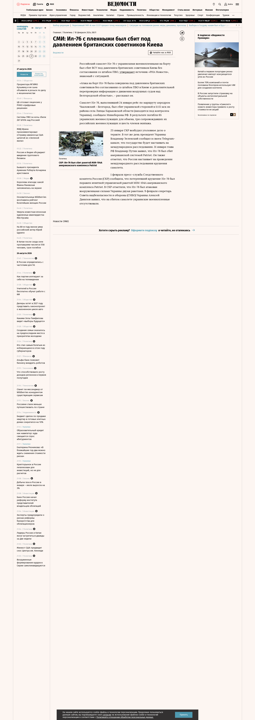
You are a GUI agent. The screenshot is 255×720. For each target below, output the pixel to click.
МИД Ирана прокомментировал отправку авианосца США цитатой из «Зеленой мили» (30, 135)
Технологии (101, 10)
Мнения (209, 10)
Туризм (226, 15)
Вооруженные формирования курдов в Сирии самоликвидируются (31, 562)
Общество (154, 10)
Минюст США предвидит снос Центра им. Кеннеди (30, 549)
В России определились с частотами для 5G (30, 263)
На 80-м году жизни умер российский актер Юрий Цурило (30, 229)
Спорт (200, 15)
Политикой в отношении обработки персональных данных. (124, 717)
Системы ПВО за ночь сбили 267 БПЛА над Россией (31, 118)
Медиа (113, 10)
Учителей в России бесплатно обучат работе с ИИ (31, 291)
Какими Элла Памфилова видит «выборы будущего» (31, 320)
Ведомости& (84, 15)
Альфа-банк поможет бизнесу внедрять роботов (31, 361)
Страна (120, 15)
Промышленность (135, 15)
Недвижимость (127, 10)
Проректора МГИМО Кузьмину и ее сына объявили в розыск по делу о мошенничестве (31, 89)
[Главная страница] (122, 4)
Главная (57, 32)
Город (72, 15)
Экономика (61, 10)
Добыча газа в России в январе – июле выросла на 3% (31, 485)
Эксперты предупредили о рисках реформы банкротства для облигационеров (30, 519)
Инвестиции (87, 10)
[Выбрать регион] (213, 4)
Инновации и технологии (159, 15)
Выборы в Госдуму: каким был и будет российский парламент (219, 25)
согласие (107, 715)
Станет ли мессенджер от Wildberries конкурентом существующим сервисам (30, 392)
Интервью (197, 10)
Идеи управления (58, 15)
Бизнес (49, 10)
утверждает (127, 72)
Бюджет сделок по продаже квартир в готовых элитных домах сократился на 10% (31, 419)
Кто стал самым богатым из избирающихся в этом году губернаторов (31, 348)
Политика (141, 10)
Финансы (74, 10)
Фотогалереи (222, 10)
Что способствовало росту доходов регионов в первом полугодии (31, 375)
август (38, 27)
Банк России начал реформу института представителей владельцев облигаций (29, 501)
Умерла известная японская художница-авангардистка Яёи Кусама (31, 215)
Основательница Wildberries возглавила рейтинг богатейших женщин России (31, 200)
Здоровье (190, 15)
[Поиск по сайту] (219, 4)
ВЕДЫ (23, 15)
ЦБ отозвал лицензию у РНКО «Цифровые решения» (29, 105)
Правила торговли (38, 15)
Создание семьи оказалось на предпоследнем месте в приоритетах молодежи (31, 333)
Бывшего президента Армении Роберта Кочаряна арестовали (31, 170)
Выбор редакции (61, 25)
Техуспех (178, 15)
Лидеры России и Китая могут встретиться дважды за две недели (30, 536)
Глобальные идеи (34, 10)
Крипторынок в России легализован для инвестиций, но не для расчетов (29, 469)
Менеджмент (168, 10)
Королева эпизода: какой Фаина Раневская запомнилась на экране (30, 185)
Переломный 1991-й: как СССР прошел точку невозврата (99, 25)
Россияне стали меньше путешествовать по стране (30, 406)
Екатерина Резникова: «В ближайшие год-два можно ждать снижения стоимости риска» (31, 451)
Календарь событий (22, 28)
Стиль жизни (184, 10)
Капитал (110, 15)
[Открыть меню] (237, 4)
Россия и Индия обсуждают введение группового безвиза (31, 155)
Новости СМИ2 (61, 221)
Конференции (213, 15)
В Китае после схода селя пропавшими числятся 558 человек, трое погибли (30, 244)
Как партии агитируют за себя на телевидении (30, 278)
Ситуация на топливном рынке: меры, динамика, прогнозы (157, 25)
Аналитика (98, 15)
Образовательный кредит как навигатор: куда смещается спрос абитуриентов (30, 435)
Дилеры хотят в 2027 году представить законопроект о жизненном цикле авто (31, 306)
